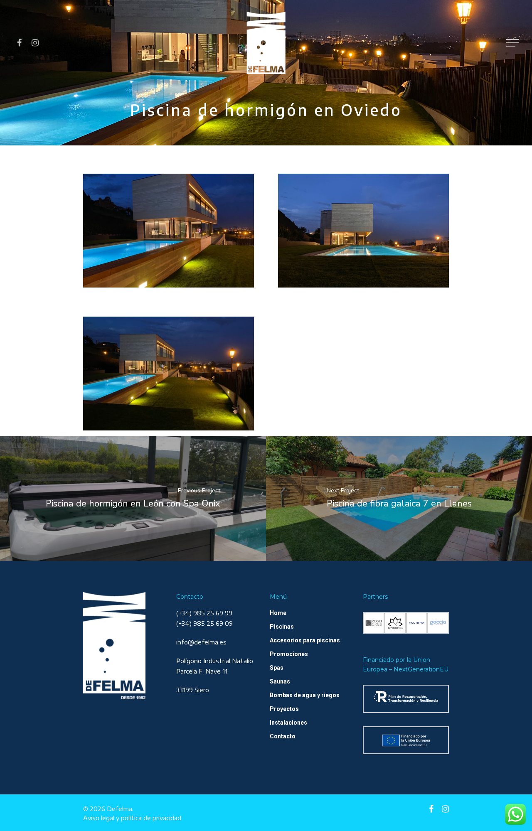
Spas (276, 667)
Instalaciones (288, 722)
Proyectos (284, 709)
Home (278, 613)
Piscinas (282, 626)
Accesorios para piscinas (305, 640)
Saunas (280, 681)
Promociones (289, 654)
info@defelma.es (201, 642)
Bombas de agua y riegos (305, 695)
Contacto (283, 736)
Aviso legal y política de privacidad (132, 817)
